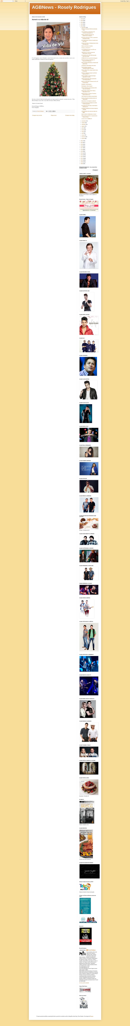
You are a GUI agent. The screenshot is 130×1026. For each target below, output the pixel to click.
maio (83, 131)
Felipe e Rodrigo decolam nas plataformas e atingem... (88, 35)
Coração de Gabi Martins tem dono (89, 65)
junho (83, 129)
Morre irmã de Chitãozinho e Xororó (89, 114)
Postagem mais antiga (69, 115)
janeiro (83, 138)
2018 (82, 146)
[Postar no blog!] (50, 111)
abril (83, 133)
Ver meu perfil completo (84, 982)
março (83, 135)
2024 (82, 22)
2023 (82, 24)
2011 (82, 158)
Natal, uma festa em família (87, 46)
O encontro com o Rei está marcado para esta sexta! (89, 56)
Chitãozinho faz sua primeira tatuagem (89, 58)
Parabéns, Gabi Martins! (86, 84)
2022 (82, 25)
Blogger (91, 1016)
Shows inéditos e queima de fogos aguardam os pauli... (89, 76)
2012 (82, 156)
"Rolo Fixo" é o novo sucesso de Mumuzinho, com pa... (88, 53)
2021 (82, 140)
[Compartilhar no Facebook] (53, 111)
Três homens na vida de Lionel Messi (89, 96)
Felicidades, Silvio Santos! (87, 86)
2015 (82, 151)
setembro (84, 124)
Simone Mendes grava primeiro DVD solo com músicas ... (89, 88)
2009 (82, 161)
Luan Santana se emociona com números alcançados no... (88, 32)
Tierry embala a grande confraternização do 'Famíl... (88, 68)
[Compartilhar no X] (52, 111)
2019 (82, 144)
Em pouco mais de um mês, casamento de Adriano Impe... (90, 38)
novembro (84, 121)
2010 (82, 160)
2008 (82, 163)
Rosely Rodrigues (92, 950)
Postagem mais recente (37, 115)
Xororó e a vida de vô (86, 47)
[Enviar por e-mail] (49, 111)
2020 (82, 142)
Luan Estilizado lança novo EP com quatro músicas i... (89, 50)
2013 (82, 154)
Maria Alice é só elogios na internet (89, 101)
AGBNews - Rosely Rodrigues (64, 7)
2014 (82, 153)
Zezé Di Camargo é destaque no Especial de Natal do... (88, 60)
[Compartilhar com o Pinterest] (55, 111)
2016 (82, 149)
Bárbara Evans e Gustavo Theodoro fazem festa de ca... (89, 94)
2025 (82, 20)
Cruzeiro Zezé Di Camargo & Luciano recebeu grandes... (89, 103)
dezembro (84, 27)
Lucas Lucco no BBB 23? (87, 118)
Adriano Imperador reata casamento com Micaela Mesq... (89, 79)
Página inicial (53, 115)
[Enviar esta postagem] (47, 111)
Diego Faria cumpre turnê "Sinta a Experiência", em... (88, 91)
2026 (82, 18)
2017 (82, 147)
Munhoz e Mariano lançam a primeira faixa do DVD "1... (89, 73)
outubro (83, 122)
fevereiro (84, 136)
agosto (83, 126)
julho (83, 128)
